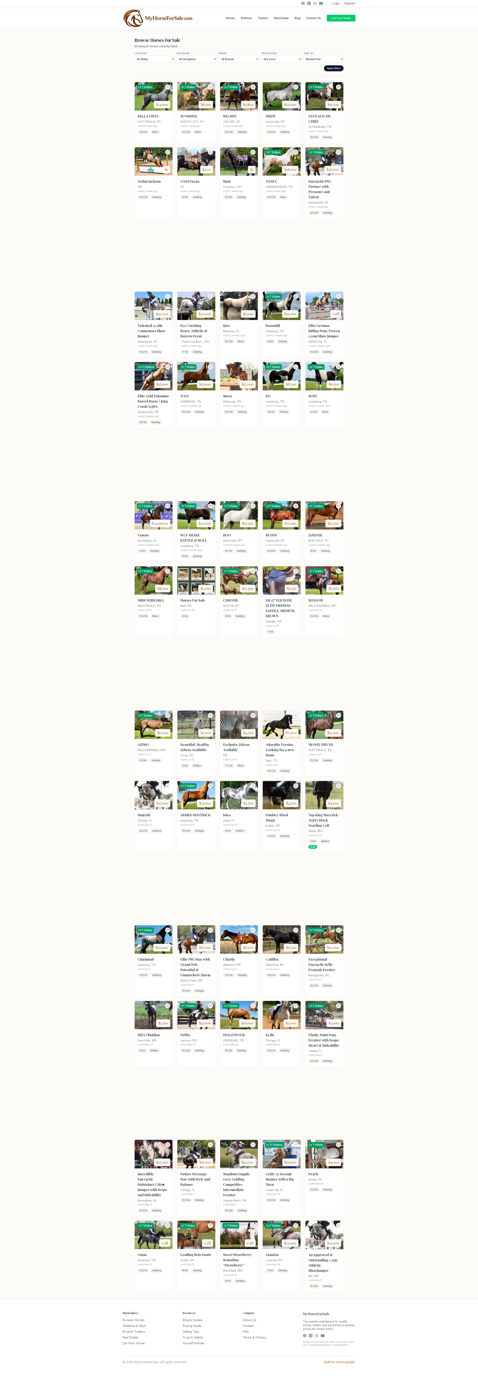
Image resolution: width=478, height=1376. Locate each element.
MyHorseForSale (316, 1314)
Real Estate (281, 18)
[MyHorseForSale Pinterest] (309, 3)
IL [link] (150, 820)
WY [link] (194, 1040)
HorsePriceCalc (194, 1343)
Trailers (263, 18)
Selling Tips (191, 1331)
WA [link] (154, 1040)
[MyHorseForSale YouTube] (321, 3)
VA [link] (279, 621)
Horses (230, 18)
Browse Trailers (133, 1331)
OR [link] (200, 980)
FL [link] (237, 331)
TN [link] (329, 127)
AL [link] (155, 540)
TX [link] (275, 760)
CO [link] (191, 755)
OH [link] (239, 187)
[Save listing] (167, 87)
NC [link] (189, 606)
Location (140, 53)
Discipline (183, 53)
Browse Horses (133, 1320)
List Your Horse (341, 18)
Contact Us (313, 18)
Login (336, 3)
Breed (223, 53)
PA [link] (156, 412)
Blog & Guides (192, 1320)
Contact (248, 1326)
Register (350, 3)
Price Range (269, 53)
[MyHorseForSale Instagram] (315, 3)
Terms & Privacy (254, 1337)
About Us (249, 1320)
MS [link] (316, 1276)
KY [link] (159, 121)
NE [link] (140, 187)
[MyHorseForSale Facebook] (303, 3)
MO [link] (333, 606)
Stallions (246, 18)
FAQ (246, 1331)
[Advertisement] (239, 255)
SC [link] (238, 121)
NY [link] (278, 825)
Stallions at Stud (133, 1326)
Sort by (309, 53)
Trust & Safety (193, 1337)
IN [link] (182, 187)
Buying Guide (192, 1326)
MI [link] (239, 965)
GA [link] (207, 341)
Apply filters (334, 68)
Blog (297, 18)
